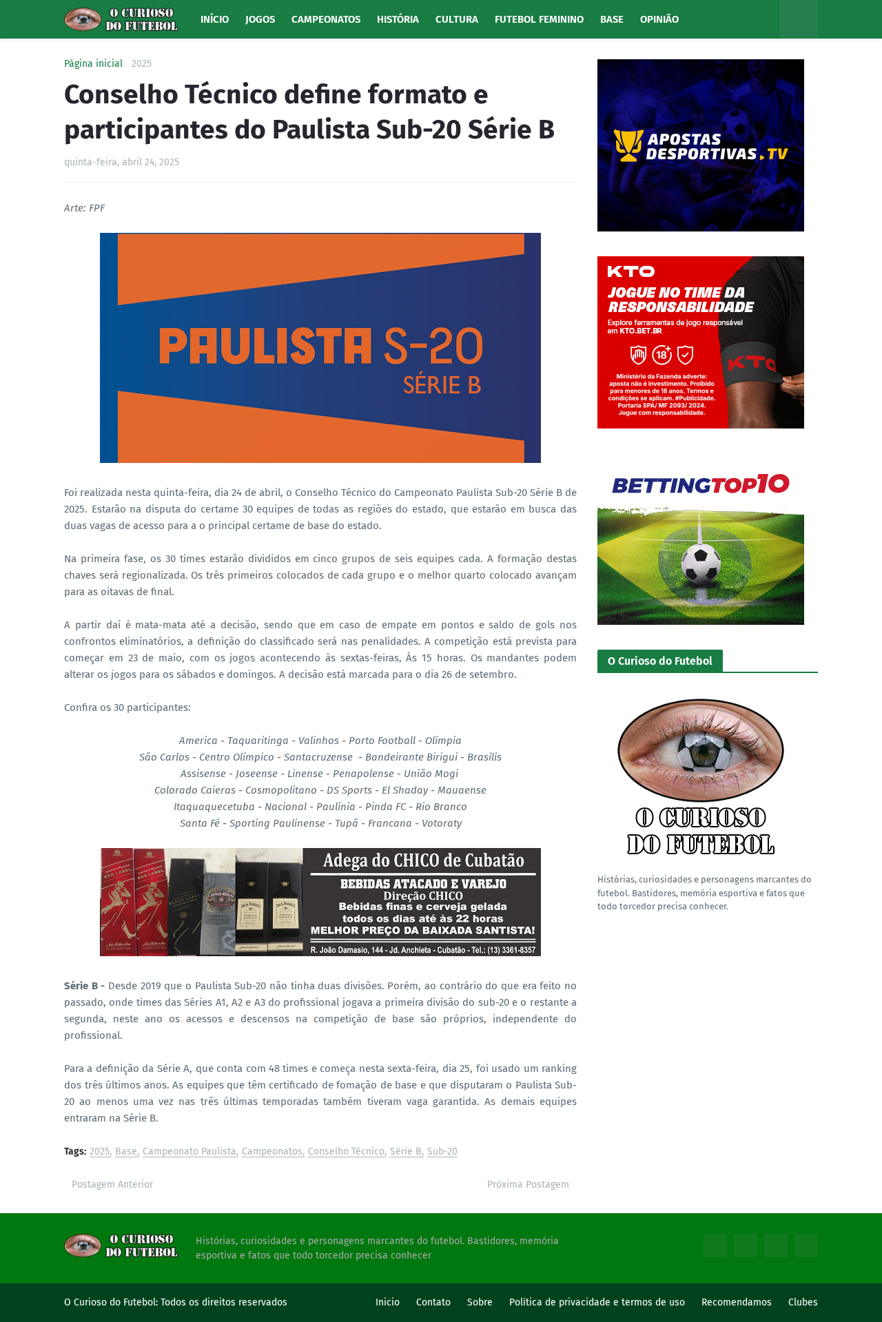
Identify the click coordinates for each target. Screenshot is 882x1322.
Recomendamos (736, 1302)
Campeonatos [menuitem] (325, 19)
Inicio (388, 1302)
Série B (406, 1152)
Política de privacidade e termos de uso (597, 1302)
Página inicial (93, 64)
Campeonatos (272, 1152)
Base (126, 1152)
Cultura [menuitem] (456, 19)
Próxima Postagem (528, 1184)
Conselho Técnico (346, 1152)
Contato (433, 1302)
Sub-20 (442, 1152)
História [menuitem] (398, 19)
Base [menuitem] (612, 19)
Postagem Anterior (112, 1184)
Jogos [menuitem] (260, 19)
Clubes (803, 1302)
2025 (142, 64)
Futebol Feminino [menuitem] (539, 19)
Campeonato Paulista (189, 1152)
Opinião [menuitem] (659, 19)
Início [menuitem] (215, 19)
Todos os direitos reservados (224, 1302)
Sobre (480, 1302)
